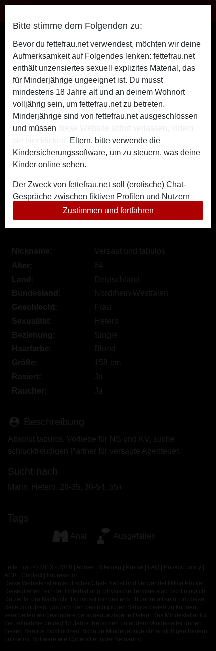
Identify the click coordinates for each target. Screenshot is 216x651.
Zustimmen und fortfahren (108, 210)
